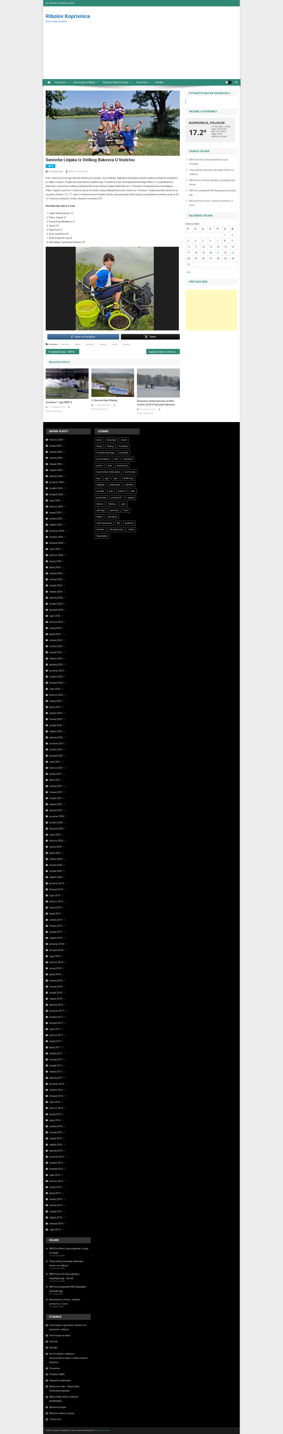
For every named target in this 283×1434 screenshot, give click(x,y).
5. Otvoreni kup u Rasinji (104, 400)
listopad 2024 (56, 543)
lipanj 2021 (54, 780)
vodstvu (126, 344)
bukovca (65, 344)
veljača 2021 (55, 804)
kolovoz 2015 (56, 1181)
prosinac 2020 (56, 816)
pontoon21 (116, 497)
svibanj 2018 (55, 980)
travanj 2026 (55, 458)
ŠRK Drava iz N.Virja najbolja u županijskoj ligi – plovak (213, 182)
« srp (188, 272)
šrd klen (100, 529)
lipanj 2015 (54, 1193)
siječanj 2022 (56, 737)
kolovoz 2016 (56, 1108)
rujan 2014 (54, 1229)
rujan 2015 (54, 1175)
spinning (114, 510)
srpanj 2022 (55, 701)
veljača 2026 (55, 470)
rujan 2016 (54, 1102)
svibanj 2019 (55, 919)
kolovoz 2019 (56, 901)
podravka (101, 497)
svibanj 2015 (55, 1199)
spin (123, 504)
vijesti (114, 344)
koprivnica (122, 465)
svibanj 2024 (55, 573)
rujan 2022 (54, 689)
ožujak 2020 (55, 871)
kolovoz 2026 (56, 439)
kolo (110, 465)
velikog (103, 344)
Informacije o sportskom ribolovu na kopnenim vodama (67, 1327)
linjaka (78, 344)
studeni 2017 (56, 1017)
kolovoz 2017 (56, 1035)
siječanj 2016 (56, 1150)
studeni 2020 (56, 822)
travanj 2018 (55, 986)
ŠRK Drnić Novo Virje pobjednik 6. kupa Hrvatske (208, 161)
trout (125, 510)
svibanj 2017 (55, 1053)
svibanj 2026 (55, 451)
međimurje (127, 478)
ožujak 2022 (55, 725)
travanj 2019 (55, 926)
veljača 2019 (55, 938)
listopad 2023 (56, 610)
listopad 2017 (56, 1023)
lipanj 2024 (54, 567)
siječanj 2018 (56, 1004)
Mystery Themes (102, 1430)
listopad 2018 (56, 950)
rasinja (130, 497)
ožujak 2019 (55, 932)
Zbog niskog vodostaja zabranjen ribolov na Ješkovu (211, 172)
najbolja (100, 484)
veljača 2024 (55, 591)
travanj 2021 (55, 792)
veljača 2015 (55, 1217)
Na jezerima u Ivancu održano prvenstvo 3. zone (211, 203)
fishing (110, 446)
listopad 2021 (56, 755)
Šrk (118, 523)
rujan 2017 (54, 1029)
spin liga (100, 510)
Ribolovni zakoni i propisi (115, 82)
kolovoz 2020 (56, 840)
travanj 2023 (55, 646)
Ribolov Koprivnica (68, 16)
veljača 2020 (55, 877)
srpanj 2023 (55, 628)
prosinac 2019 (56, 883)
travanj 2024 (55, 579)
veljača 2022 (55, 731)
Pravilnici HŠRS (57, 1374)
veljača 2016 (55, 1144)
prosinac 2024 (56, 531)
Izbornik (53, 1341)
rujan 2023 (54, 616)
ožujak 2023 (55, 652)
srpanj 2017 (55, 1041)
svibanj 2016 (55, 1126)
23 (233, 252)
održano (129, 484)
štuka (131, 529)
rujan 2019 (54, 895)
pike (133, 491)
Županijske (102, 536)
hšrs (116, 459)
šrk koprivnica (116, 529)
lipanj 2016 (54, 1120)
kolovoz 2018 (56, 962)
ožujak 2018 (55, 992)
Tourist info (142, 82)
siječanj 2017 (56, 1077)
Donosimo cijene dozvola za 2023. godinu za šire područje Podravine (156, 403)
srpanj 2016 (55, 1114)
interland (127, 459)
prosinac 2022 (56, 670)
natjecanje (114, 484)
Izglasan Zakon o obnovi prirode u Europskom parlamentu (164, 351)
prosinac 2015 (56, 1156)
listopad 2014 (56, 1223)
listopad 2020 (56, 828)
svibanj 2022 (55, 713)
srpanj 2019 (55, 907)
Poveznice (60, 82)
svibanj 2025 (55, 518)
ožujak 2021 (55, 798)
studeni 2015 (56, 1162)
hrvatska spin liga (105, 452)
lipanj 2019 (54, 913)
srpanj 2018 (55, 968)
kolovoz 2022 (56, 695)
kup (98, 478)
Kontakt (159, 82)
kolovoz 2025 (56, 506)
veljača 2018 (55, 998)
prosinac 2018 (56, 944)
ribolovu (112, 504)
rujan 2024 (54, 549)
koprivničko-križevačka (108, 472)
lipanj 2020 (54, 853)
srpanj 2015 (55, 1187)
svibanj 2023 (55, 640)
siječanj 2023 (56, 664)
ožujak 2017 (55, 1065)
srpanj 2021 (55, 774)
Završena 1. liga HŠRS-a (59, 402)
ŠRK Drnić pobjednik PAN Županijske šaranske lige (212, 192)
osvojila (100, 491)
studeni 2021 (56, 749)
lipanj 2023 (54, 634)
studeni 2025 (56, 488)
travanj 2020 (55, 865)
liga (107, 478)
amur (99, 440)
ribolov (99, 504)
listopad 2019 (56, 889)
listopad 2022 (56, 682)
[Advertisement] (141, 54)
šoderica (129, 523)
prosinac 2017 (56, 1010)
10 (188, 246)
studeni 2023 (56, 603)
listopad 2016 (56, 1096)
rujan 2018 (54, 956)
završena (112, 516)
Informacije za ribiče (84, 82)
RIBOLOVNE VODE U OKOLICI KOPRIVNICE (63, 1399)
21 (218, 252)
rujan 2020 (54, 834)
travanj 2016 (55, 1132)
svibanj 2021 (55, 786)
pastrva (122, 491)
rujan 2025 (54, 500)
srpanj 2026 (55, 445)
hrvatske (123, 452)
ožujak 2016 (55, 1138)
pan (111, 491)
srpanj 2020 (55, 846)
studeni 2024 (56, 537)
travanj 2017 (55, 1059)
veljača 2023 (55, 658)
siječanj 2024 (56, 597)
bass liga (111, 440)
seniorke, (90, 344)
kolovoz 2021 (56, 768)
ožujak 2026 (55, 464)
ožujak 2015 (55, 1211)
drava (124, 440)
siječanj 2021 (56, 810)
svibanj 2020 (55, 859)
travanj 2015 (55, 1205)
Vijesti (50, 166)
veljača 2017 (55, 1071)
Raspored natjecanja (60, 1380)
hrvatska (123, 446)
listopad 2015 (56, 1168)
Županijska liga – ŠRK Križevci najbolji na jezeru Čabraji (64, 351)
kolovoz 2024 (56, 555)
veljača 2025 (55, 524)
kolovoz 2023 (56, 622)
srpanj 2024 (55, 561)
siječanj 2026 (56, 476)
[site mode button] (228, 82)
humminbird (102, 459)
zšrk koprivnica (104, 523)
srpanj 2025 (55, 512)
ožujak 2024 (55, 585)
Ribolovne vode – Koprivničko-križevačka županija (64, 1388)
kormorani (130, 472)
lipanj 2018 (54, 974)
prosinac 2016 (56, 1084)
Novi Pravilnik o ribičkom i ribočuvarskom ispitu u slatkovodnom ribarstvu (68, 1358)
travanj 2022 (55, 719)
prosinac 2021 (56, 743)
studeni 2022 (56, 676)
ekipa (99, 446)
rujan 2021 (54, 761)
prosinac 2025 (56, 482)
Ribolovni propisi (57, 1407)
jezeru (99, 465)
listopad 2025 (56, 494)
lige (115, 478)
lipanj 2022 (54, 707)
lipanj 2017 (54, 1047)
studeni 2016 (56, 1090)
